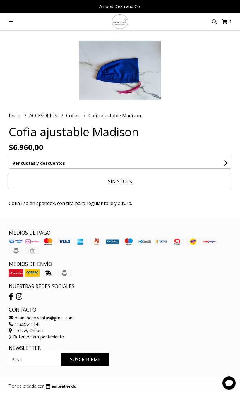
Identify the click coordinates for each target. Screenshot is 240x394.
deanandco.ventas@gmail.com (43, 318)
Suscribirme (85, 359)
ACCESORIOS (44, 115)
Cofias (73, 115)
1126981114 (25, 324)
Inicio (15, 115)
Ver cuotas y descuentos (39, 163)
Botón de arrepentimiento (38, 337)
